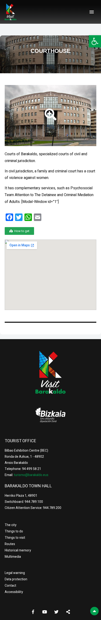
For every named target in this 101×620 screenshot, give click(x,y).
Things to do (14, 531)
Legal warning (15, 573)
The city (10, 525)
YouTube (44, 611)
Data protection (16, 579)
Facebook (32, 611)
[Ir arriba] (94, 611)
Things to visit (15, 537)
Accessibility (14, 592)
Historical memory (18, 550)
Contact (10, 585)
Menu (91, 12)
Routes (10, 544)
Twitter (56, 611)
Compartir (68, 611)
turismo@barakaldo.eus (30, 475)
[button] (95, 41)
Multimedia (13, 556)
